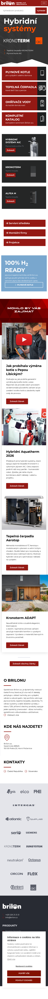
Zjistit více (11, 959)
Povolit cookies (24, 980)
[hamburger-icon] (44, 3)
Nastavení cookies (24, 966)
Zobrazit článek (17, 401)
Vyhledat (41, 10)
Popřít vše (24, 973)
